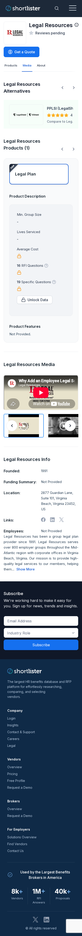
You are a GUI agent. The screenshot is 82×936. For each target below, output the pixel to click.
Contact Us (15, 851)
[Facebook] (43, 519)
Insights (12, 725)
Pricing (12, 774)
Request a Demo (19, 787)
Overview (14, 767)
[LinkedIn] (46, 919)
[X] (61, 519)
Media (27, 65)
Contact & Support (21, 732)
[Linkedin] (52, 519)
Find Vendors (17, 844)
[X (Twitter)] (35, 919)
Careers (13, 739)
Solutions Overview (21, 837)
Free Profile (16, 781)
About (41, 65)
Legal (11, 746)
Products (11, 65)
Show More (25, 569)
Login (11, 718)
